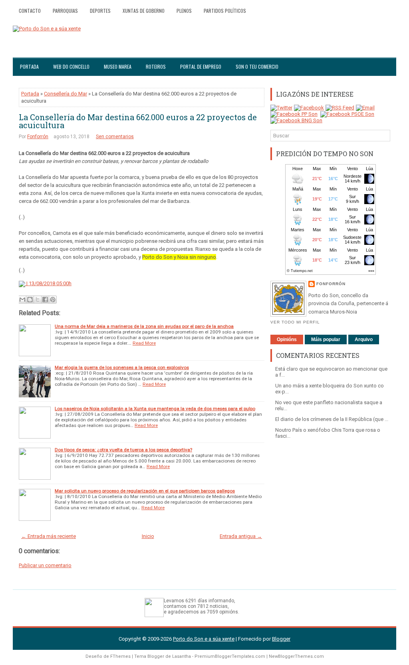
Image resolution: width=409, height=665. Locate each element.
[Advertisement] (330, 499)
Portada (29, 66)
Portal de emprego (200, 66)
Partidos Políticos (225, 10)
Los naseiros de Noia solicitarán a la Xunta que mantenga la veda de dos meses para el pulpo (155, 408)
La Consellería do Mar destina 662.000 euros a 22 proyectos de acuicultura (138, 121)
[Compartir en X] (38, 300)
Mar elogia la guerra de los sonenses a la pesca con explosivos (122, 367)
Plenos (184, 10)
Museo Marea (117, 66)
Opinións (287, 339)
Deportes (100, 10)
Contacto (30, 10)
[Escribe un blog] (30, 300)
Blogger (281, 639)
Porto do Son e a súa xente (203, 639)
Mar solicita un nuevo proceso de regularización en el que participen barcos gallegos (145, 491)
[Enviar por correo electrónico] (22, 300)
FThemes (120, 656)
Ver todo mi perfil (295, 322)
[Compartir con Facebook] (45, 300)
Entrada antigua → (241, 536)
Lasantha (181, 656)
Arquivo (364, 339)
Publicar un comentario (45, 565)
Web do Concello (71, 66)
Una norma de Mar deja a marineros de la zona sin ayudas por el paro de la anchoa (144, 326)
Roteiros (156, 66)
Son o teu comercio (257, 66)
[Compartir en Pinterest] (53, 300)
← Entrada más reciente (48, 536)
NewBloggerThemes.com (296, 656)
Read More (144, 343)
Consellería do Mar (65, 94)
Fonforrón (37, 136)
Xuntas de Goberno (144, 10)
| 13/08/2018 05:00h (48, 283)
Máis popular (325, 339)
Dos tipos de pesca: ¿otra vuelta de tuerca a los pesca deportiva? (123, 450)
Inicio (148, 536)
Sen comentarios (115, 136)
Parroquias (65, 10)
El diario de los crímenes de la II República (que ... (331, 419)
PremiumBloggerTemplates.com (230, 656)
